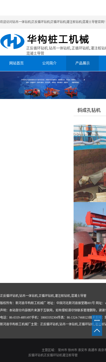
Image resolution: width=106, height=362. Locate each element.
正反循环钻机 (53, 355)
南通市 (92, 350)
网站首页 (16, 63)
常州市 (62, 350)
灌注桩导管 (70, 355)
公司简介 (49, 63)
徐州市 (72, 350)
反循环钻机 (36, 355)
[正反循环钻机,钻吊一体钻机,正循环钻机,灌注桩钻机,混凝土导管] (49, 42)
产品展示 (82, 63)
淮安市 (82, 350)
